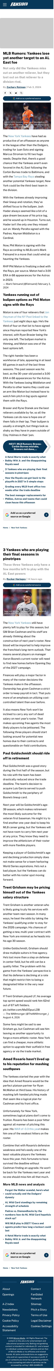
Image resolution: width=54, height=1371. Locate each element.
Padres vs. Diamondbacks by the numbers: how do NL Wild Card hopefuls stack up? (28, 1215)
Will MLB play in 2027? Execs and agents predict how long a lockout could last (28, 1227)
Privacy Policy (11, 1315)
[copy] (21, 93)
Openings (8, 1294)
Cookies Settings (41, 1326)
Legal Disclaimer (41, 1320)
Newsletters (10, 1309)
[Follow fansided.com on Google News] (46, 515)
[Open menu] (5, 4)
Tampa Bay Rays (24, 176)
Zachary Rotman (16, 87)
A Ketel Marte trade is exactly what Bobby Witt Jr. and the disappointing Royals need (25, 461)
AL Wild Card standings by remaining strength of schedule (26, 1204)
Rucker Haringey (16, 579)
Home (5, 528)
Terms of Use (39, 1315)
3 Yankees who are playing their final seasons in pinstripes (26, 471)
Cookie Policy (10, 1320)
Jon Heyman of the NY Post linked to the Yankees (26, 317)
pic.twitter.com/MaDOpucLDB (21, 1009)
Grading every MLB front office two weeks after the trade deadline (25, 488)
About (6, 1288)
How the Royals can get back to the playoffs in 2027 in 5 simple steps (25, 480)
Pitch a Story (39, 1309)
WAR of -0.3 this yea (26, 1129)
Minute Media (19, 1338)
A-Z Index (8, 1304)
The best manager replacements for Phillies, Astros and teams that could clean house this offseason (26, 499)
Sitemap (36, 1304)
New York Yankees (19, 136)
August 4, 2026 (11, 1017)
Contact (36, 1288)
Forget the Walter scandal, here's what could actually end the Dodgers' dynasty (27, 1194)
